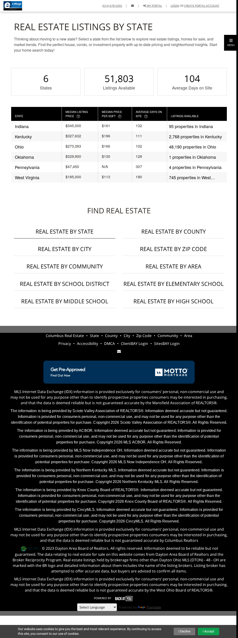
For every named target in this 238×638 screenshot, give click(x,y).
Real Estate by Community (64, 266)
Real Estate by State (64, 231)
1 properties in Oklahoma (192, 157)
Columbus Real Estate (65, 335)
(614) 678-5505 (112, 6)
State (94, 335)
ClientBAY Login (134, 343)
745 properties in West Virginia (190, 177)
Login (175, 6)
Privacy (64, 343)
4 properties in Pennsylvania (195, 167)
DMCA (109, 343)
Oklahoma (24, 157)
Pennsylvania (27, 167)
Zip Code (144, 335)
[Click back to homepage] (11, 5)
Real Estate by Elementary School (173, 284)
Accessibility (87, 343)
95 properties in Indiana (191, 126)
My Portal (154, 6)
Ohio (19, 147)
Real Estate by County (173, 231)
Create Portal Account (201, 6)
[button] (231, 43)
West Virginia (27, 177)
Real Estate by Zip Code (173, 249)
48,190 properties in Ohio (192, 147)
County (111, 335)
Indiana (22, 126)
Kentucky (23, 136)
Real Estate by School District (64, 284)
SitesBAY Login (167, 343)
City (127, 335)
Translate (153, 607)
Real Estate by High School (173, 301)
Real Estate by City (64, 249)
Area (188, 335)
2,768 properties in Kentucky (195, 136)
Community (168, 335)
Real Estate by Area (173, 266)
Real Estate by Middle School (64, 301)
